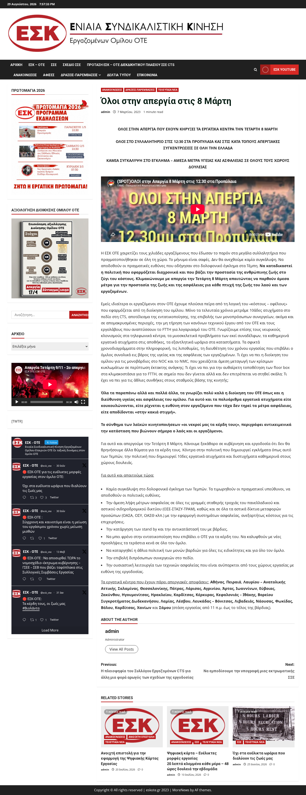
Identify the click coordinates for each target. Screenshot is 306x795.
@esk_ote (46, 466)
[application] (49, 384)
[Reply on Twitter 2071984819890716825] (25, 498)
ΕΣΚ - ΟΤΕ (30, 465)
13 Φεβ (60, 552)
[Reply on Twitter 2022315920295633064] (25, 579)
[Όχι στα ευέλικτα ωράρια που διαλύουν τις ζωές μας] (264, 726)
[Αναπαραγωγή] (17, 402)
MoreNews (180, 790)
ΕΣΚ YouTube (285, 70)
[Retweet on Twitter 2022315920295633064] (33, 579)
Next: (249, 670)
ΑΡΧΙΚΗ (16, 65)
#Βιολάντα (31, 608)
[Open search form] (255, 70)
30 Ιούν (60, 466)
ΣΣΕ (54, 65)
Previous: (147, 670)
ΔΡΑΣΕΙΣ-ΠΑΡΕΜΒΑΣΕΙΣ (79, 75)
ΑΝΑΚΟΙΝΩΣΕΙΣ (25, 75)
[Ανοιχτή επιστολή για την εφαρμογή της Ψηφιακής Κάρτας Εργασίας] (132, 726)
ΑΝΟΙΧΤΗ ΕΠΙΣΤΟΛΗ (141, 737)
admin (105, 112)
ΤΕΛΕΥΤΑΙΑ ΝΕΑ (167, 90)
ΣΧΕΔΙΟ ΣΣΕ (72, 65)
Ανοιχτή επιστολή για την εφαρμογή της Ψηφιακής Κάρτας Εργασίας (130, 758)
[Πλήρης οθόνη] (83, 402)
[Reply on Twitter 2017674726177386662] (25, 620)
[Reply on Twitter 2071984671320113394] (25, 539)
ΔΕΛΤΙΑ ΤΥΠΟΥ (119, 75)
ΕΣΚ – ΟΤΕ (37, 65)
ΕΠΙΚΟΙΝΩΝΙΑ (147, 75)
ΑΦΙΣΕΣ (49, 75)
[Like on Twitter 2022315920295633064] (41, 579)
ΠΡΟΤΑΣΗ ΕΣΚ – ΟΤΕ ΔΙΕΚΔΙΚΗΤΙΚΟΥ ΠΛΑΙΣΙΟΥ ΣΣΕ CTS (130, 65)
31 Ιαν (60, 593)
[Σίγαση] (76, 402)
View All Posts (121, 649)
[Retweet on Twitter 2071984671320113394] (33, 539)
